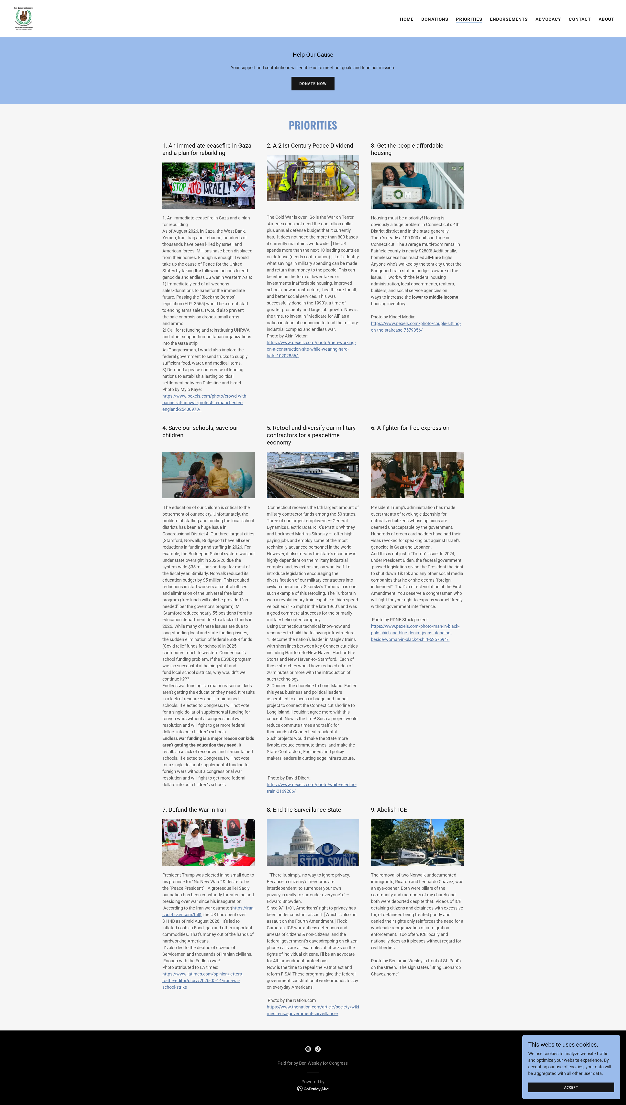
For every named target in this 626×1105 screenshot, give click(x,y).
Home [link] (407, 19)
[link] (24, 18)
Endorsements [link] (509, 19)
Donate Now (312, 83)
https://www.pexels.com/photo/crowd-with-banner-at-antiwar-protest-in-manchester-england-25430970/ (204, 402)
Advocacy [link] (548, 19)
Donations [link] (434, 19)
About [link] (606, 19)
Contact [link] (580, 19)
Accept (571, 1087)
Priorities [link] (469, 19)
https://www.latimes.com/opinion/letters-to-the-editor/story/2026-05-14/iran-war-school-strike (202, 980)
